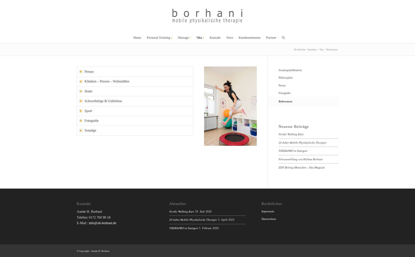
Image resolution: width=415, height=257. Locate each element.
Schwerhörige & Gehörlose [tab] (103, 101)
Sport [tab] (88, 111)
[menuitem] (137, 37)
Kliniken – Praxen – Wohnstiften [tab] (107, 81)
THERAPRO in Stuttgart (293, 151)
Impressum (268, 211)
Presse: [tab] (89, 71)
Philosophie (286, 77)
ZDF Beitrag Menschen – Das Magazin (302, 167)
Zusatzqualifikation (290, 70)
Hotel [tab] (88, 91)
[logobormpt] (207, 16)
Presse (282, 85)
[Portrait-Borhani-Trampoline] (230, 106)
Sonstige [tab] (90, 130)
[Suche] (282, 37)
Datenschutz (269, 219)
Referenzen (285, 101)
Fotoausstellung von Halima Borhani (301, 159)
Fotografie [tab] (92, 120)
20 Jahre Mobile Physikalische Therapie (302, 142)
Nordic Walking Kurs (291, 134)
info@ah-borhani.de (102, 223)
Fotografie (285, 93)
